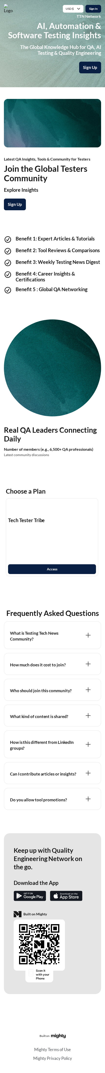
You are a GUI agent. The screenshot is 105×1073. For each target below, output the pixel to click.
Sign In (93, 8)
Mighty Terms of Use (52, 1049)
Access (52, 569)
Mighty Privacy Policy (52, 1058)
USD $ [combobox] (70, 8)
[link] (52, 537)
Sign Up (90, 67)
